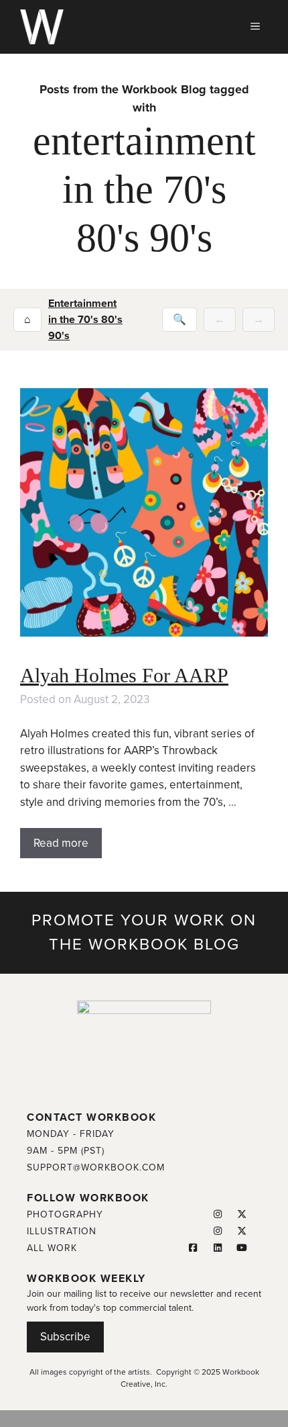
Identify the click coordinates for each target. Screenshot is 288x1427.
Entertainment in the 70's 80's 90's (85, 319)
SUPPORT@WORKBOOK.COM (96, 1167)
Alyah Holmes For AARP (124, 675)
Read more (60, 843)
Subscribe (65, 1337)
